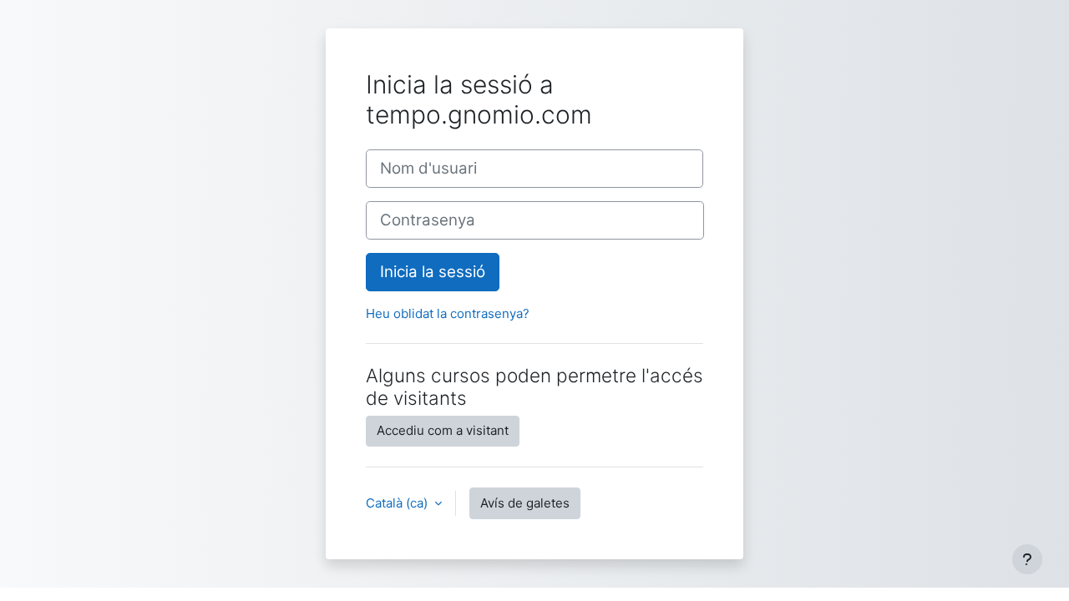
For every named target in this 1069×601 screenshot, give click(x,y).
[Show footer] (1027, 559)
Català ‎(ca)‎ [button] (398, 503)
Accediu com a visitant (443, 430)
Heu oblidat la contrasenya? (447, 313)
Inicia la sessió (432, 271)
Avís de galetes (525, 503)
